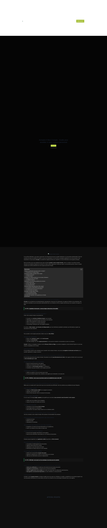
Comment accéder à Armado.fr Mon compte (33, 273)
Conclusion (27, 296)
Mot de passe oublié (30, 282)
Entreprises (36, 21)
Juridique (70, 21)
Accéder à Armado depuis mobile (31, 291)
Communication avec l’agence (32, 289)
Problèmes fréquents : (31, 279)
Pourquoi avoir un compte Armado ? (33, 272)
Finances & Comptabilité (55, 21)
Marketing (64, 21)
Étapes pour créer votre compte (32, 278)
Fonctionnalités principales (31, 292)
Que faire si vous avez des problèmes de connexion (35, 281)
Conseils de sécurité (30, 284)
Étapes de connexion (30, 274)
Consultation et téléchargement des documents (35, 287)
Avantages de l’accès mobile (32, 293)
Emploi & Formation (44, 21)
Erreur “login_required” (31, 283)
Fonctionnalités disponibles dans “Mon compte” (34, 286)
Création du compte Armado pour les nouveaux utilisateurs (36, 277)
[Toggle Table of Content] (81, 269)
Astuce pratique (30, 276)
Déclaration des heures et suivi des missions (34, 288)
